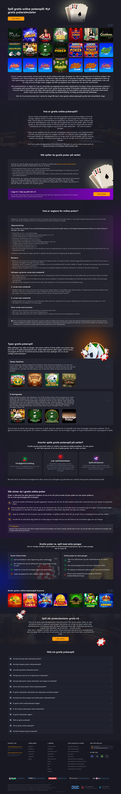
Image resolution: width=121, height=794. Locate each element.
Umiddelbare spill (52, 751)
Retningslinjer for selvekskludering (77, 766)
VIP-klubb (30, 754)
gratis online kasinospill (66, 164)
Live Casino (51, 756)
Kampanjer (31, 749)
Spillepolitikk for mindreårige (75, 759)
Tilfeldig (50, 771)
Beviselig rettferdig (73, 746)
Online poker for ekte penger (75, 556)
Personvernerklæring (73, 751)
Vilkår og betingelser (73, 749)
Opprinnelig (51, 754)
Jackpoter (31, 756)
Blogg (29, 759)
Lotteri (49, 769)
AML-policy (71, 754)
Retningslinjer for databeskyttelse (77, 761)
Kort (49, 766)
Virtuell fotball (51, 746)
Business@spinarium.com (15, 752)
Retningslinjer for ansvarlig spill (76, 764)
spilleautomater (52, 759)
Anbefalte (50, 749)
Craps (49, 764)
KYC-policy (71, 756)
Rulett (49, 761)
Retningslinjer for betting (74, 769)
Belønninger (31, 751)
